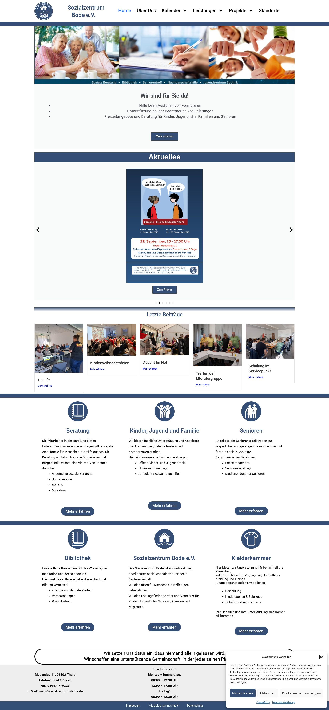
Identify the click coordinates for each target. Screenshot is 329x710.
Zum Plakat (164, 289)
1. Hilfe (44, 380)
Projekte (237, 10)
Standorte (269, 10)
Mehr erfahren (164, 136)
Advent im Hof (155, 362)
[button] (321, 657)
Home (124, 10)
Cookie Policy (263, 702)
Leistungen (204, 10)
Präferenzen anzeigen (301, 693)
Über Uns (146, 10)
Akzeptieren (242, 693)
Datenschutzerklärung (283, 702)
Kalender (171, 10)
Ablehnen (268, 693)
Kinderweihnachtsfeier (109, 363)
